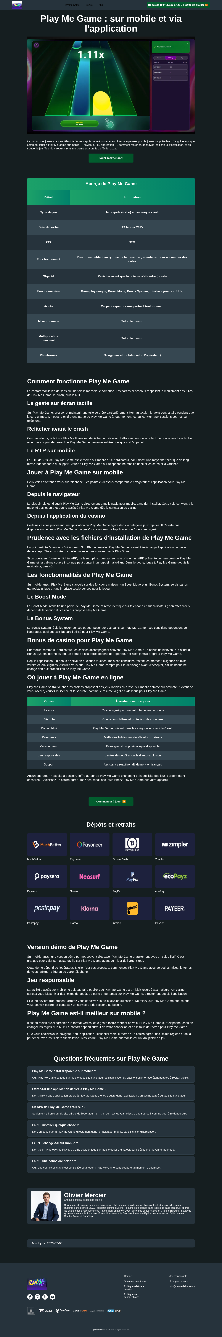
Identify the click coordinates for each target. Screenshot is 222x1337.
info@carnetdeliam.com (182, 1286)
